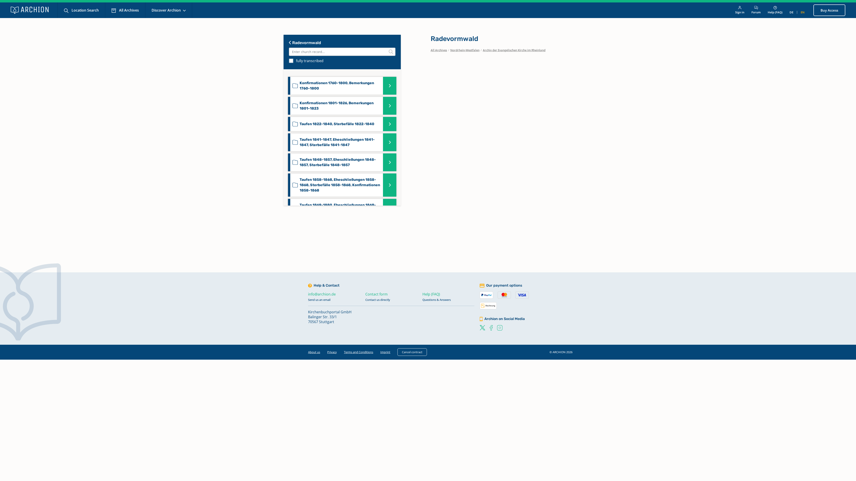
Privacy (332, 352)
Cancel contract (412, 352)
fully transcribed (309, 60)
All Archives (128, 10)
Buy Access (829, 10)
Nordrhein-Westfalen (464, 50)
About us (314, 352)
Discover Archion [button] (167, 10)
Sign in (739, 12)
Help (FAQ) (775, 12)
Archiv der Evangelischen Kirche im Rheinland (514, 50)
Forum (756, 12)
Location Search (85, 10)
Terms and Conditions (358, 352)
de (791, 12)
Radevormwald (306, 42)
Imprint (385, 352)
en (803, 12)
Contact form (376, 294)
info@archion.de (322, 294)
